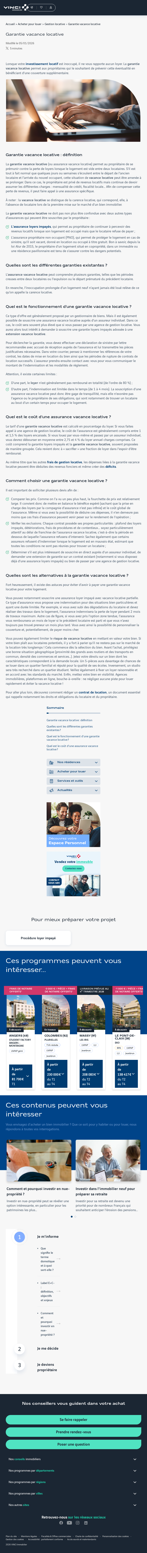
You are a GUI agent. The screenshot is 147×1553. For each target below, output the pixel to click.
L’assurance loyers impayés (31, 226)
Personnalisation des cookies (115, 1536)
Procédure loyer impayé (38, 937)
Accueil (10, 24)
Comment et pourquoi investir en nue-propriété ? (47, 1324)
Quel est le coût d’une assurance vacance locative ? (72, 747)
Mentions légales (29, 1536)
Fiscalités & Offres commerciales (56, 1536)
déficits (110, 466)
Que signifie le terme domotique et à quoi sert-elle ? (48, 1259)
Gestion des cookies (15, 1539)
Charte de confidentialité (86, 1536)
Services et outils (70, 781)
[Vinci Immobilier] (14, 7)
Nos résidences (68, 762)
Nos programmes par (31, 1470)
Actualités (64, 790)
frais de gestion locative (64, 461)
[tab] (72, 1217)
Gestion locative (55, 24)
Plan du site (11, 1536)
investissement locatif (42, 63)
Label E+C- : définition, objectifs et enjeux (47, 1291)
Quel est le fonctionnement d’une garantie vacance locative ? (73, 737)
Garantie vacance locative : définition (69, 720)
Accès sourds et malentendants (81, 1539)
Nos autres (19, 1505)
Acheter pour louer (29, 24)
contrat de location (93, 692)
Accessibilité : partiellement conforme (45, 1539)
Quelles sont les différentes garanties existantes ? (70, 727)
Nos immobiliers (25, 1459)
